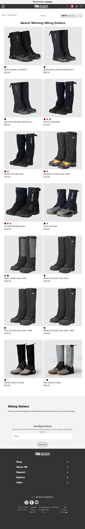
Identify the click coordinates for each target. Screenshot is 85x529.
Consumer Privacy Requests (33, 510)
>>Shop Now (48, 2)
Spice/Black (47, 119)
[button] (81, 6)
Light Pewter (8, 380)
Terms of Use (19, 509)
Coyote (50, 119)
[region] (42, 2)
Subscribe (42, 445)
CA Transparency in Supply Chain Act (44, 510)
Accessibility (55, 507)
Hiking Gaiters (12, 15)
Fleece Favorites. (38, 2)
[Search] (63, 6)
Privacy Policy (25, 509)
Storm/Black (5, 275)
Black (5, 67)
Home (4, 15)
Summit (47, 223)
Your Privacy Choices (63, 510)
